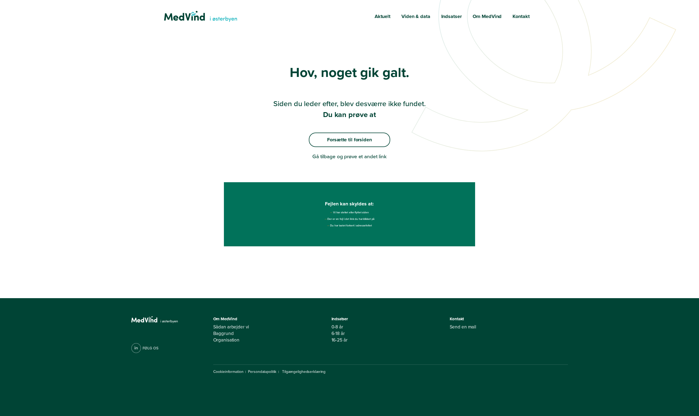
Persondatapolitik (262, 372)
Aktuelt (382, 16)
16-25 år (339, 340)
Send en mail (463, 327)
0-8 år (337, 327)
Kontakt (521, 16)
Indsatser (451, 16)
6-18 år (338, 333)
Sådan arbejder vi (231, 327)
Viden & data (415, 16)
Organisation (226, 340)
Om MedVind (487, 16)
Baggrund (223, 333)
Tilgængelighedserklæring (303, 372)
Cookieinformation (228, 372)
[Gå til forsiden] (200, 16)
